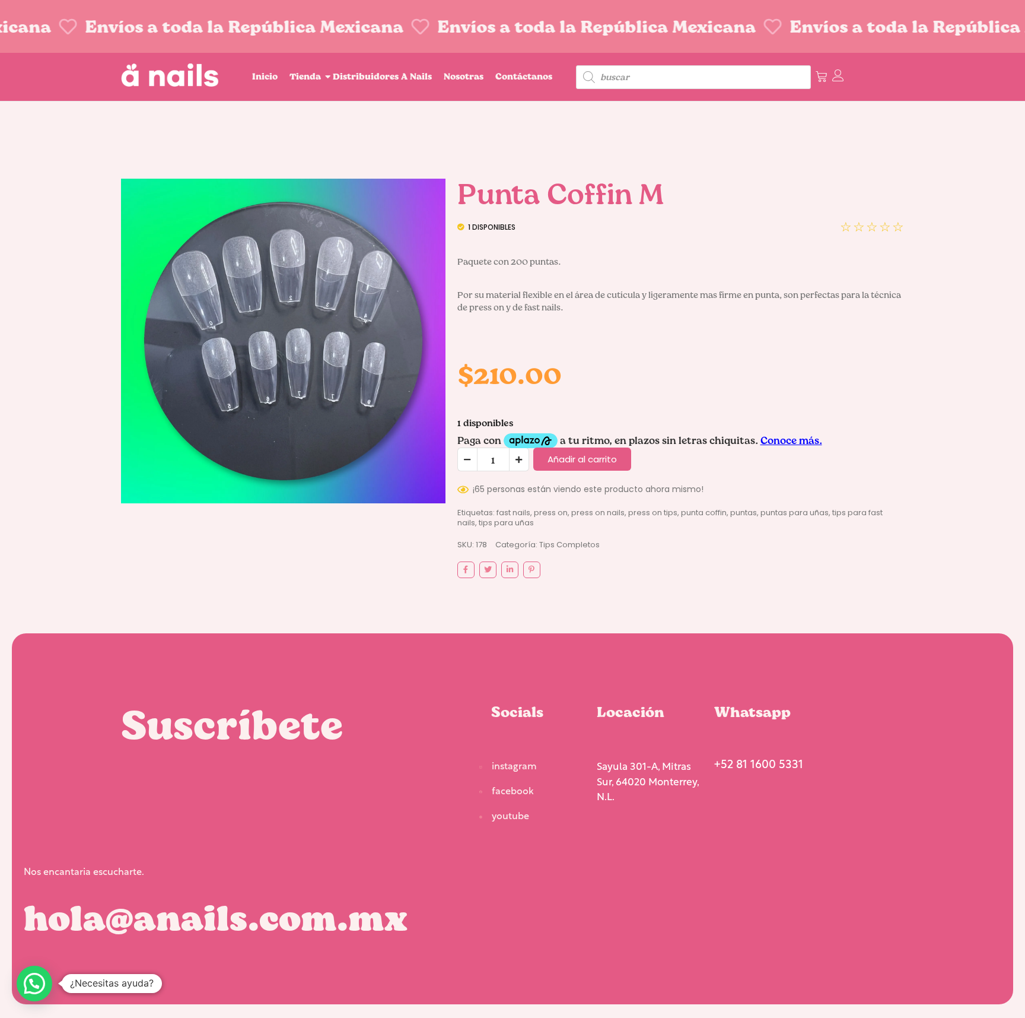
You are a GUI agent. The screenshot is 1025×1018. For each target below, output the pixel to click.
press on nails (598, 512)
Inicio (265, 76)
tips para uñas (506, 522)
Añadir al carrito (582, 459)
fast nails (513, 512)
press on (551, 512)
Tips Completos (569, 544)
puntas (743, 512)
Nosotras (463, 76)
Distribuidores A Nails (382, 76)
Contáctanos (523, 76)
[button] (34, 983)
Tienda (305, 76)
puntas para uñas (794, 512)
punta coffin (704, 512)
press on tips (652, 512)
